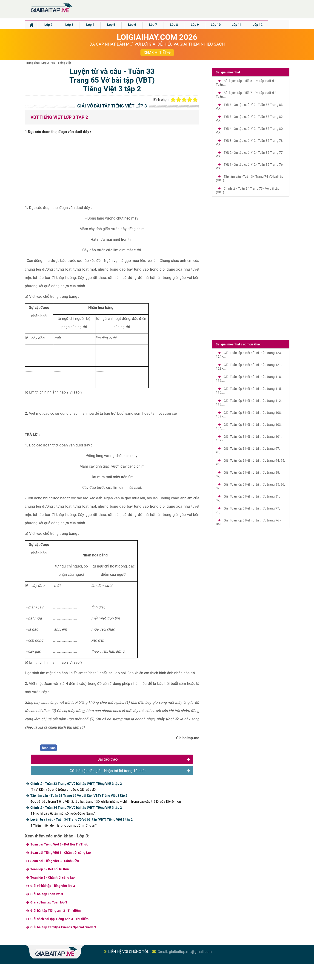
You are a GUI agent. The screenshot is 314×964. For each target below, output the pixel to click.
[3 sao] (184, 99)
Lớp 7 (153, 24)
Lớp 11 (237, 24)
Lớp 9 (195, 24)
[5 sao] (195, 99)
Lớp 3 (69, 24)
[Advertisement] (112, 171)
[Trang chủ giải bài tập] (51, 12)
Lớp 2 (48, 24)
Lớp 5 (111, 24)
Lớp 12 (258, 24)
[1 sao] (173, 99)
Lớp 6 (132, 24)
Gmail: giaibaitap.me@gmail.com (184, 952)
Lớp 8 (174, 24)
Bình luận (49, 748)
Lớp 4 (90, 24)
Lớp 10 (216, 24)
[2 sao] (178, 99)
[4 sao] (189, 99)
